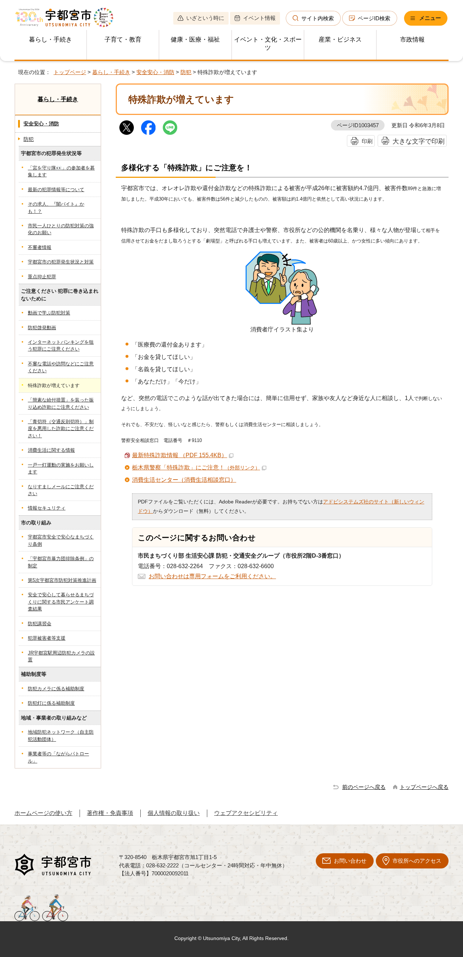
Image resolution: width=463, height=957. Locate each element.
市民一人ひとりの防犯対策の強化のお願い (61, 229)
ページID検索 (374, 18)
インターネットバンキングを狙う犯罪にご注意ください (61, 345)
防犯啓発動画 (42, 327)
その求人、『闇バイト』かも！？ (56, 207)
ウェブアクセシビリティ (246, 813)
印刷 (367, 141)
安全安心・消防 (155, 72)
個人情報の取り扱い (174, 813)
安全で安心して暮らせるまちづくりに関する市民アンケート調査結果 (61, 601)
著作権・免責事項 (110, 813)
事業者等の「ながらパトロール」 (58, 757)
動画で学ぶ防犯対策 (49, 313)
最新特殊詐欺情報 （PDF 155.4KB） (179, 455)
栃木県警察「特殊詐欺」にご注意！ (196, 467)
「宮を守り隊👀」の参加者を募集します (61, 171)
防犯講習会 (39, 623)
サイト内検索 (317, 18)
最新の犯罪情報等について (56, 189)
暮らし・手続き (50, 39)
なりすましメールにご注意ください (61, 490)
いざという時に (205, 18)
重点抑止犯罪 (42, 276)
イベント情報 (259, 18)
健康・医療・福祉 (195, 39)
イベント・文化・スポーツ (268, 43)
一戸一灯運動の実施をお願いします (61, 468)
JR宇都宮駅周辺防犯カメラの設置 (61, 656)
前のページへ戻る (364, 787)
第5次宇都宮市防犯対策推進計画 (62, 580)
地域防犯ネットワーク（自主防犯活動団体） (61, 735)
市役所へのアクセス (416, 861)
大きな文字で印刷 (418, 141)
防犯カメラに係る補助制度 (56, 688)
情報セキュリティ (46, 508)
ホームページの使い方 (43, 813)
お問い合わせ (350, 861)
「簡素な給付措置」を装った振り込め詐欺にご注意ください (61, 403)
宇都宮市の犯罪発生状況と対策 (61, 262)
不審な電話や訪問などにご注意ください (61, 367)
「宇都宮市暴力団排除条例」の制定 (61, 562)
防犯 (185, 72)
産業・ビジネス (340, 39)
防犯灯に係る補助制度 (51, 703)
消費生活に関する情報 (51, 450)
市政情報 (412, 39)
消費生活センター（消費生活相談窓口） (184, 480)
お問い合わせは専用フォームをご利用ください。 (212, 576)
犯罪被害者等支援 (46, 638)
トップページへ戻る (424, 787)
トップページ (70, 72)
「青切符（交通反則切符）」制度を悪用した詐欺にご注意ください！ (61, 428)
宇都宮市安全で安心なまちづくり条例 (61, 540)
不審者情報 (39, 247)
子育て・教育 (123, 39)
